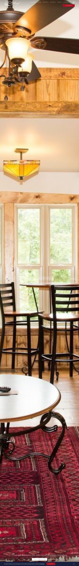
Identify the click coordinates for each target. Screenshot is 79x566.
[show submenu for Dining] (63, 2)
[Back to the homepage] (12, 3)
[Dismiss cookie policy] (74, 564)
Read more (42, 563)
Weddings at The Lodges (39, 559)
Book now (69, 5)
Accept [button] (51, 563)
